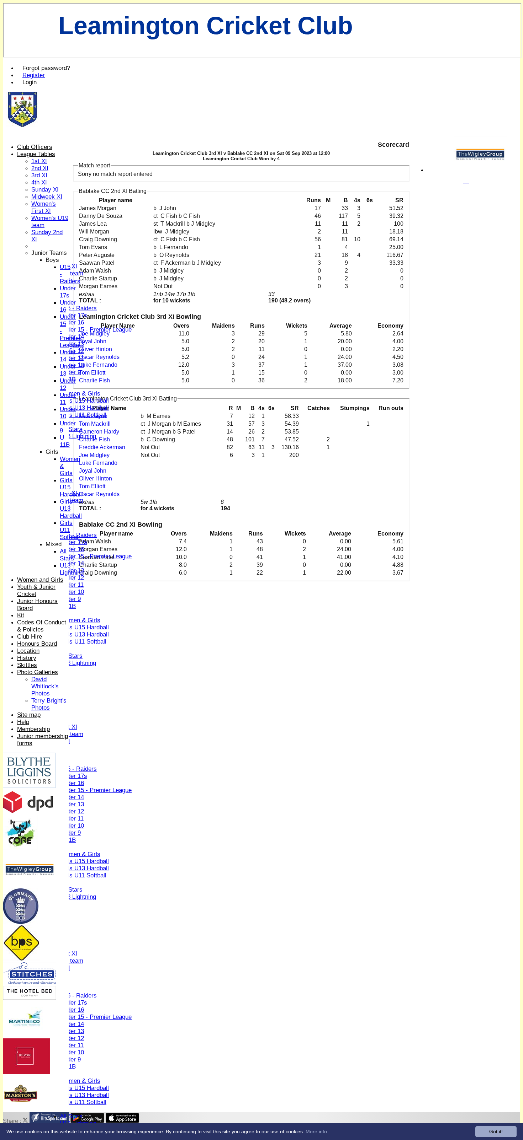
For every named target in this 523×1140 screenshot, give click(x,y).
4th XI (39, 182)
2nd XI (39, 168)
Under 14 (72, 563)
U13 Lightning (78, 436)
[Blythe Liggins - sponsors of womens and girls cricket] (29, 786)
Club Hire (29, 636)
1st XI (39, 161)
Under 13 (72, 804)
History (26, 658)
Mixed (54, 544)
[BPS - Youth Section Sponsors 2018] (21, 959)
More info (316, 1131)
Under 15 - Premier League (96, 329)
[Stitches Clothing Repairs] (29, 982)
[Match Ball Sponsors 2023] (25, 1035)
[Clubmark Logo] (20, 922)
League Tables (36, 154)
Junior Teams (49, 252)
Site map (29, 714)
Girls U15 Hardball (84, 400)
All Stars (71, 429)
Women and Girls (40, 579)
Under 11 (72, 358)
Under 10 (72, 591)
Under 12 (72, 577)
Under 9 (70, 372)
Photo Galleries (37, 672)
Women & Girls (80, 393)
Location (28, 650)
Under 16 (72, 322)
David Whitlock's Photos (45, 686)
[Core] (20, 848)
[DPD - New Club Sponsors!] (28, 811)
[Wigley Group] (480, 170)
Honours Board (37, 643)
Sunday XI (45, 189)
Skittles (27, 665)
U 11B (65, 441)
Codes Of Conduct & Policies (41, 626)
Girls (52, 451)
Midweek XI (46, 196)
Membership (33, 729)
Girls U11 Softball (83, 415)
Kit (20, 615)
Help (23, 722)
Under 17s (73, 542)
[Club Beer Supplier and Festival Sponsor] (20, 1109)
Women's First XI (43, 207)
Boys (52, 260)
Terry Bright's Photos (49, 704)
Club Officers (34, 147)
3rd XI (39, 175)
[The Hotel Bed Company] (29, 998)
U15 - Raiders (78, 308)
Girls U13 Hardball (84, 407)
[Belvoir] (26, 1072)
